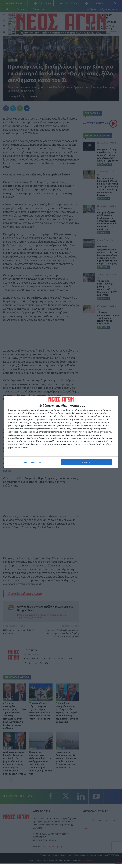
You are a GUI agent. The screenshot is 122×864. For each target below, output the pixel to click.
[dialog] (61, 432)
